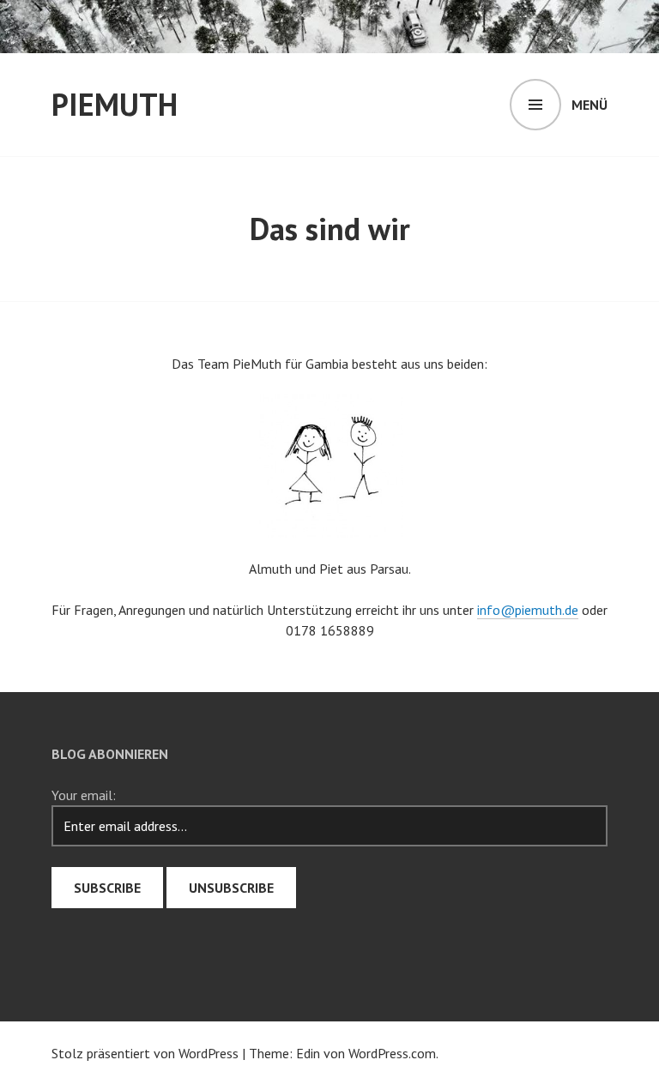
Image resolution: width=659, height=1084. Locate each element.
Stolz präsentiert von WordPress (145, 1053)
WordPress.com (392, 1053)
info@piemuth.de (527, 609)
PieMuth (114, 104)
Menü (589, 104)
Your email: (83, 795)
